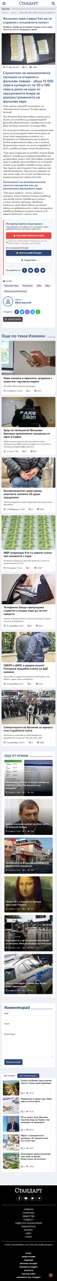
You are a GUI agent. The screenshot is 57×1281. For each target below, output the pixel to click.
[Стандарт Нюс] (28, 1192)
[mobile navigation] (4, 3)
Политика (28, 1213)
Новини (5, 13)
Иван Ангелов (23, 302)
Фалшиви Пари (11, 285)
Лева (39, 285)
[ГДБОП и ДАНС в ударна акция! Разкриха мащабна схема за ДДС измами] (28, 647)
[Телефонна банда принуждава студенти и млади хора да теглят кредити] (28, 589)
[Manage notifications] (51, 1275)
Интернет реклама (28, 1263)
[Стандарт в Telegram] (36, 270)
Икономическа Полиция (15, 291)
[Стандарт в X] (42, 270)
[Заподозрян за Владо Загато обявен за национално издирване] (28, 856)
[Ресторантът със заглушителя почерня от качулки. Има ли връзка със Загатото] (28, 933)
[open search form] (53, 3)
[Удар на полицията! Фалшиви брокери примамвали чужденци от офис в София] (28, 412)
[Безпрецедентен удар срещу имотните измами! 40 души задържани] (28, 473)
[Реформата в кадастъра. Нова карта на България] (11, 1105)
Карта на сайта (28, 1274)
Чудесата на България (28, 1223)
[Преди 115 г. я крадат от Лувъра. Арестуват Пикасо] (28, 894)
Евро (47, 285)
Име (7, 1013)
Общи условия (28, 1256)
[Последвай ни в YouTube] (25, 1198)
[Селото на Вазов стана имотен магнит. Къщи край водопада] (11, 1087)
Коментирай (14, 319)
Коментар (10, 1034)
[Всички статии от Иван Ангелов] (8, 301)
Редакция (28, 1260)
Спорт (28, 1237)
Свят (28, 1233)
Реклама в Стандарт (28, 1267)
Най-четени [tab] (9, 1075)
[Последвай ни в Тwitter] (32, 1198)
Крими (13, 13)
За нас (28, 1253)
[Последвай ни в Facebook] (19, 1198)
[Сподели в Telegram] (32, 312)
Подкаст (28, 1220)
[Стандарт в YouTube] (30, 270)
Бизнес (28, 1230)
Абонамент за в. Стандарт (29, 1277)
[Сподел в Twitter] (22, 312)
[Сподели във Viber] (27, 312)
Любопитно (28, 1227)
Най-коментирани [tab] (28, 1075)
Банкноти (27, 285)
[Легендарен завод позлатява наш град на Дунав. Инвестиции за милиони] (11, 1161)
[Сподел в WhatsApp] (38, 312)
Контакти (28, 1270)
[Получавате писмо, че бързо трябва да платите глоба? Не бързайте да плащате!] (28, 778)
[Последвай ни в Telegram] (39, 1198)
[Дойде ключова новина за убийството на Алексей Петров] (28, 817)
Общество (28, 1216)
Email (6, 1024)
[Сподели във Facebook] (16, 312)
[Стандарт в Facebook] (24, 270)
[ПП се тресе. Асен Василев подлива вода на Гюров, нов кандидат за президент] (11, 1124)
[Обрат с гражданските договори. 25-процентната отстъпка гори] (11, 1142)
